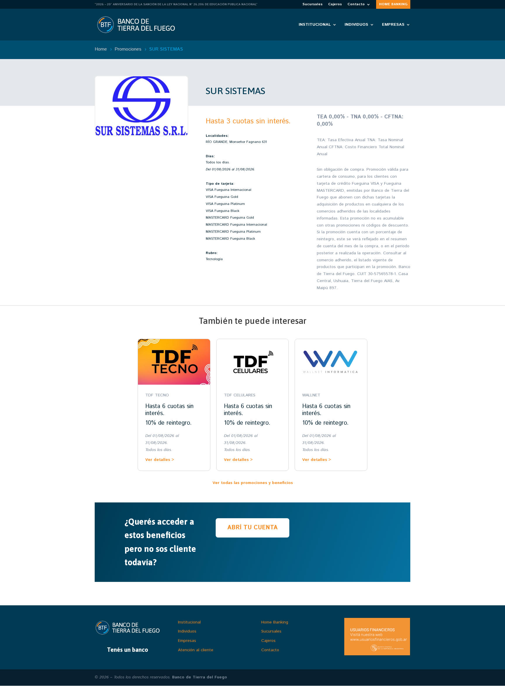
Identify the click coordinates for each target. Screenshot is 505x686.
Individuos (356, 25)
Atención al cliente (195, 650)
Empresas (393, 25)
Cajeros (335, 5)
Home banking (393, 5)
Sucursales (312, 5)
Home (101, 49)
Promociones (129, 49)
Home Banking (274, 622)
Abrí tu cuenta (252, 527)
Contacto (356, 5)
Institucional (315, 25)
